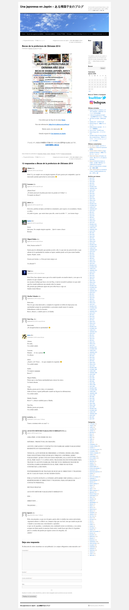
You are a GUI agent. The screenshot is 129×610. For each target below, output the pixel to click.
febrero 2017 (92, 220)
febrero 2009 (92, 384)
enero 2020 (92, 181)
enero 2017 (92, 222)
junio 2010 (92, 357)
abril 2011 (92, 340)
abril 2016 (92, 238)
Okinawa (69, 34)
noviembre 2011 (93, 328)
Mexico (91, 507)
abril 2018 (92, 197)
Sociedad (92, 545)
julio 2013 (92, 294)
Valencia (91, 552)
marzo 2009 (92, 383)
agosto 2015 (92, 251)
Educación (92, 461)
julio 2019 (92, 183)
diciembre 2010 (93, 347)
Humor (91, 485)
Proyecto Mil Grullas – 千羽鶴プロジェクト (33, 40)
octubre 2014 (92, 268)
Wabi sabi (92, 555)
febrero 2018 (92, 200)
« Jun (89, 91)
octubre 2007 (92, 412)
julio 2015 (92, 253)
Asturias (91, 430)
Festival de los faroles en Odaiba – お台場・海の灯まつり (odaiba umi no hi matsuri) (97, 162)
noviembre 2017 (93, 205)
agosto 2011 (92, 333)
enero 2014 (92, 284)
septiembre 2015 (93, 249)
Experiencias (92, 470)
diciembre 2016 (93, 224)
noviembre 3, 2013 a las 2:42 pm (35, 337)
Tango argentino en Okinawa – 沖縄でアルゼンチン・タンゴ (98, 152)
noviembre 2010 (93, 348)
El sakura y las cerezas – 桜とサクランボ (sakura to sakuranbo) (98, 157)
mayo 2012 (92, 318)
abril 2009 (92, 381)
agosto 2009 (92, 374)
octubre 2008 (92, 391)
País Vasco (92, 516)
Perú (91, 521)
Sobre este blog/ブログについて (82, 34)
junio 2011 (92, 337)
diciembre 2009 (93, 367)
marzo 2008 (92, 403)
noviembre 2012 (93, 308)
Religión (91, 538)
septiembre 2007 (93, 413)
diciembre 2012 (93, 306)
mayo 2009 (92, 379)
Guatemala (92, 478)
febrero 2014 (92, 282)
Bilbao (91, 435)
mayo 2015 (92, 256)
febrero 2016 (92, 241)
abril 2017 (92, 217)
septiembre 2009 (93, 372)
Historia (91, 482)
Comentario (25, 550)
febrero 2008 (92, 405)
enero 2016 (92, 243)
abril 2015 (92, 258)
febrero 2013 (92, 302)
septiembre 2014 (93, 270)
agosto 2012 (92, 313)
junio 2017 (92, 214)
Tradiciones (92, 550)
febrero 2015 (92, 261)
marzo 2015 (92, 260)
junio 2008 (92, 398)
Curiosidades (92, 456)
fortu (91, 166)
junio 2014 (92, 275)
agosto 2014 (92, 272)
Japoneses (92, 492)
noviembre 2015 (93, 246)
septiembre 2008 (93, 393)
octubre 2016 (92, 227)
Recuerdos (92, 534)
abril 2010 (92, 360)
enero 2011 (92, 345)
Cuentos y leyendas (94, 453)
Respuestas (92, 540)
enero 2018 (92, 202)
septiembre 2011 (93, 331)
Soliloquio (92, 548)
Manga (91, 500)
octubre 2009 (92, 371)
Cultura (91, 454)
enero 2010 (92, 366)
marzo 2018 (92, 198)
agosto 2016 (92, 231)
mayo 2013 (92, 297)
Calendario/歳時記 (50, 34)
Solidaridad (92, 546)
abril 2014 (92, 278)
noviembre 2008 (93, 389)
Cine (91, 442)
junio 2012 (92, 316)
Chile (91, 441)
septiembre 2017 (93, 209)
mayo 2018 (92, 195)
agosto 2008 (92, 395)
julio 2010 (92, 355)
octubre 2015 (92, 248)
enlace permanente (66, 153)
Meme (91, 505)
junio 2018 (92, 193)
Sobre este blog (93, 543)
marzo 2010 (92, 362)
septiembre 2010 (93, 352)
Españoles (92, 465)
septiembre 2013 (93, 290)
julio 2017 (92, 212)
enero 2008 (92, 406)
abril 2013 (92, 299)
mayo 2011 (92, 338)
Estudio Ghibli (93, 466)
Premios (91, 526)
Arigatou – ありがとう (100, 145)
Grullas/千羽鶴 (61, 34)
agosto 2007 (92, 415)
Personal (91, 519)
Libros (91, 497)
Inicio (23, 34)
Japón (48, 153)
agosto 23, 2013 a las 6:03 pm (35, 223)
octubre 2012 (92, 309)
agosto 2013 (92, 292)
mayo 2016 (92, 236)
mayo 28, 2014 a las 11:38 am (35, 515)
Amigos (91, 425)
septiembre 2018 (93, 188)
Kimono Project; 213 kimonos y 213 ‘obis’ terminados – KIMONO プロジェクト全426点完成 (98, 111)
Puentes (91, 529)
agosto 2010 (92, 354)
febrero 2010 (92, 364)
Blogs (91, 437)
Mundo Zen (92, 509)
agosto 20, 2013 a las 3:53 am (35, 170)
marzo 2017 (92, 219)
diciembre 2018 (93, 186)
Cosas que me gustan (94, 449)
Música (91, 511)
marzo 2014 (92, 280)
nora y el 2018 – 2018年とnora (97, 130)
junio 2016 (92, 234)
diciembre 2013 (93, 285)
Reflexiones (92, 536)
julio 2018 (92, 191)
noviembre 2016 (93, 226)
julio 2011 (92, 335)
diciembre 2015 (93, 244)
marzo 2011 (92, 342)
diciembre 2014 (93, 265)
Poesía (91, 523)
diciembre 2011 (93, 326)
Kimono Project (93, 494)
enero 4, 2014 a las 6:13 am (34, 433)
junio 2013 (92, 296)
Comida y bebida (93, 446)
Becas (44, 153)
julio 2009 (92, 376)
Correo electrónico (27, 578)
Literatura (92, 499)
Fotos (91, 475)
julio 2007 (92, 417)
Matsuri (91, 504)
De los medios (93, 458)
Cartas (91, 439)
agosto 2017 (92, 210)
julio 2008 (92, 396)
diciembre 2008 (93, 388)
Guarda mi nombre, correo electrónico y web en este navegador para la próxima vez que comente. (47, 593)
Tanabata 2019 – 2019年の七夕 (97, 121)
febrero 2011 (92, 343)
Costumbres (92, 451)
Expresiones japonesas (95, 471)
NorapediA (92, 512)
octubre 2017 (92, 207)
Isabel (29, 221)
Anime (91, 427)
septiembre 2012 (93, 311)
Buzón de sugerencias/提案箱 (35, 34)
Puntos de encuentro (94, 531)
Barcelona (92, 432)
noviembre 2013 (93, 287)
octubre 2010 (92, 350)
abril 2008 (92, 401)
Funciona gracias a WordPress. (97, 605)
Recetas (91, 533)
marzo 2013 (92, 301)
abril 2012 (92, 319)
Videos (91, 553)
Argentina (40, 153)
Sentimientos (92, 541)
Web (23, 584)
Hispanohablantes (94, 480)
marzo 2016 (92, 239)
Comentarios (92, 444)
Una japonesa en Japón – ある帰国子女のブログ (52, 6)
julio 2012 (92, 314)
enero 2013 (92, 304)
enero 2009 (92, 386)
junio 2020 (92, 180)
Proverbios (92, 528)
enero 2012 (92, 325)
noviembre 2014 (93, 267)
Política (91, 524)
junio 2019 (92, 185)
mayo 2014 (92, 277)
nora (40, 48)
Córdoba (91, 447)
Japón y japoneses (94, 490)
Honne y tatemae (93, 483)
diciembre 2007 (93, 408)
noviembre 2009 (93, 369)
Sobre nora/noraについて (99, 34)
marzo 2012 (92, 321)
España (91, 463)
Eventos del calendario (95, 468)
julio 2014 (92, 273)
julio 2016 (92, 232)
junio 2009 (92, 377)
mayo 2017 (92, 215)
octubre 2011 (92, 330)
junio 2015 (92, 255)
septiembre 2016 (93, 229)
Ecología (91, 459)
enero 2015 (92, 263)
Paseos (91, 517)
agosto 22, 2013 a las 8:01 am (35, 205)
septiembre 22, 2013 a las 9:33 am (36, 321)
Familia (91, 473)
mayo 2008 (92, 400)
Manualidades (93, 502)
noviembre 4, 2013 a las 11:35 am (36, 419)
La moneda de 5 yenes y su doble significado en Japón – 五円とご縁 (98, 171)
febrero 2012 (92, 323)
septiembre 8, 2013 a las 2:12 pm (35, 298)
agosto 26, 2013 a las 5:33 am (35, 241)
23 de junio (92, 424)
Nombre (24, 572)
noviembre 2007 (93, 410)
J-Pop (91, 487)
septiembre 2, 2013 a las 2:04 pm (35, 273)
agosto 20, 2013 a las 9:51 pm (35, 186)
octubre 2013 (92, 289)
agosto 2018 (92, 190)
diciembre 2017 (93, 203)
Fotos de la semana (94, 476)
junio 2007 (92, 418)
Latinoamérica (93, 495)
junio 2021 (92, 178)
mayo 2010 (92, 359)
